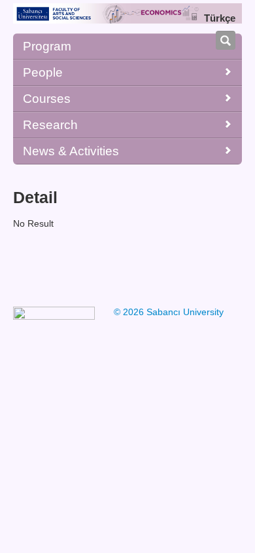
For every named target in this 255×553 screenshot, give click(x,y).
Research (50, 125)
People (43, 72)
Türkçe (219, 18)
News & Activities (71, 151)
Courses (47, 98)
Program (47, 46)
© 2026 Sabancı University (169, 312)
